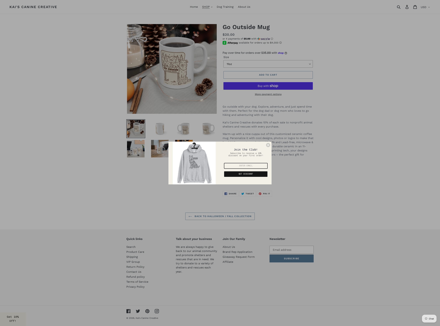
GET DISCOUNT (246, 174)
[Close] (268, 145)
